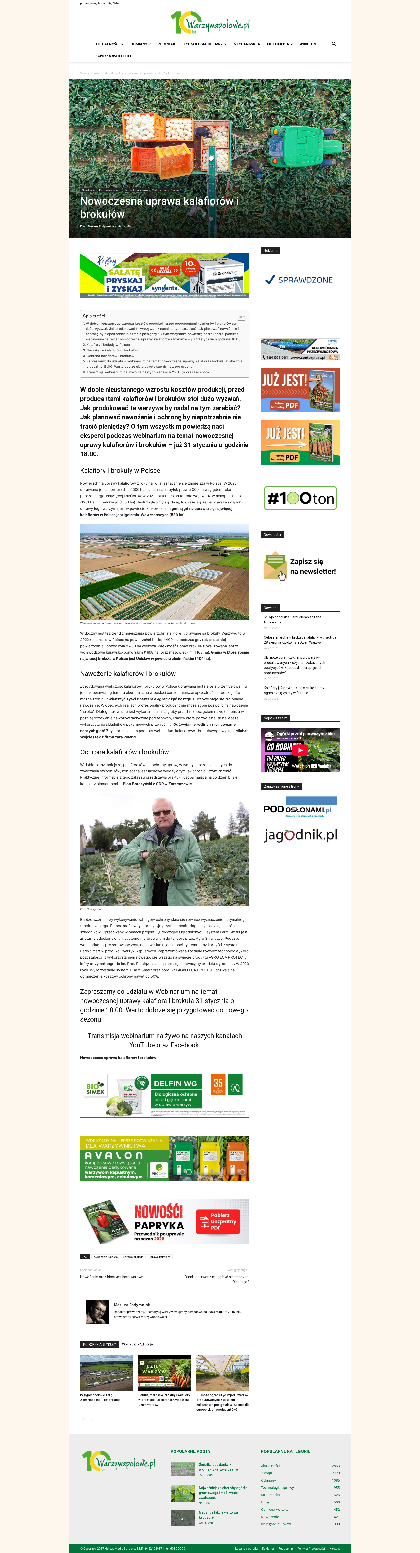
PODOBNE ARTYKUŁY (99, 1345)
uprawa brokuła (133, 1257)
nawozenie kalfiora (106, 1257)
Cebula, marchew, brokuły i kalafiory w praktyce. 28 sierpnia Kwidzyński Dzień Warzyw (164, 1400)
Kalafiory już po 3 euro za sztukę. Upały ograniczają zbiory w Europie (294, 690)
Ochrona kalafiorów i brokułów (110, 356)
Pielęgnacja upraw (110, 190)
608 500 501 (178, 1548)
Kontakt (335, 1548)
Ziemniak (166, 44)
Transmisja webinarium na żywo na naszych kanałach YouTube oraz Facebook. (148, 372)
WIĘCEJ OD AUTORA (137, 1345)
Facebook (185, 1045)
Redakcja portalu (246, 1548)
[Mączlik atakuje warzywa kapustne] (183, 1518)
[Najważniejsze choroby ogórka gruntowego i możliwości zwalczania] (183, 1493)
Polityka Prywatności (311, 1548)
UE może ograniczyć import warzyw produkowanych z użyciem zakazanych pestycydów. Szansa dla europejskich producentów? (294, 665)
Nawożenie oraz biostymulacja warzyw (111, 1277)
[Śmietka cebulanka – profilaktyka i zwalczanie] (183, 1469)
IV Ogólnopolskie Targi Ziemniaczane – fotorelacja (294, 619)
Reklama (268, 1548)
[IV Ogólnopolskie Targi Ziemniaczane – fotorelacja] (106, 1373)
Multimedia (278, 44)
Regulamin (286, 1548)
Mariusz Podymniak (101, 226)
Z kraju (175, 190)
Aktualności (107, 44)
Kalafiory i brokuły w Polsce (108, 345)
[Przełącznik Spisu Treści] (238, 317)
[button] (334, 44)
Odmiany (139, 44)
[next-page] (91, 1419)
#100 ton (308, 44)
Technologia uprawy (202, 44)
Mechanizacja (247, 44)
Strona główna (90, 73)
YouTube (142, 1045)
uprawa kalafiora (159, 1257)
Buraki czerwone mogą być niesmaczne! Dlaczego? (217, 1279)
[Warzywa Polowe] (210, 23)
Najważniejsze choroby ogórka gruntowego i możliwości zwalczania (223, 1493)
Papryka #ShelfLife (113, 55)
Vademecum (159, 190)
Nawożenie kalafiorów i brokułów (112, 350)
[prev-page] (83, 1419)
